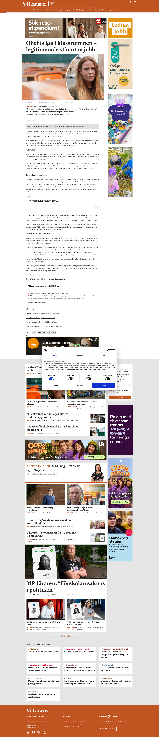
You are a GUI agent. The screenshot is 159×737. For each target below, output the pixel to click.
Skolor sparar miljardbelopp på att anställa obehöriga (44, 326)
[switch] (70, 378)
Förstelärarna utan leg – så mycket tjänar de (40, 318)
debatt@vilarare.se (41, 302)
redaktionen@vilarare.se (32, 727)
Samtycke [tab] (55, 355)
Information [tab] (79, 355)
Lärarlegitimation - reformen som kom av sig (59, 179)
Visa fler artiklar (66, 636)
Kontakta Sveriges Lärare (107, 728)
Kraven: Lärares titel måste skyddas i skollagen (42, 322)
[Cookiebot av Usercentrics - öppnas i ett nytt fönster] (107, 350)
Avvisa (56, 385)
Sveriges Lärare (51, 332)
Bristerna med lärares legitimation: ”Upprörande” (42, 314)
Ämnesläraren (37, 10)
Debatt (34, 332)
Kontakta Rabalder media (71, 726)
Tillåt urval (80, 385)
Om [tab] (104, 355)
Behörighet (41, 332)
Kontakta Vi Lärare (31, 725)
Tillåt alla (103, 385)
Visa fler (120, 397)
